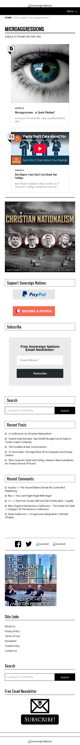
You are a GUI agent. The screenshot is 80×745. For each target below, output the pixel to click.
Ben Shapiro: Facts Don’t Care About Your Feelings (36, 176)
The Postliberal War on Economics (28, 447)
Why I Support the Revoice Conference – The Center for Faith (41, 506)
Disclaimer (11, 641)
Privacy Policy (12, 631)
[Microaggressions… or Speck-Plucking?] (40, 73)
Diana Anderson (17, 514)
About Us (10, 626)
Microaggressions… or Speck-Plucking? (35, 112)
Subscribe (40, 373)
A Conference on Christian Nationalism (30, 433)
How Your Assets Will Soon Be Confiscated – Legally (44, 500)
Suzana (12, 487)
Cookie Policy (12, 646)
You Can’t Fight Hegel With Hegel (33, 495)
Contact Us (11, 650)
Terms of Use (12, 636)
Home (8, 17)
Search (65, 410)
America (19, 108)
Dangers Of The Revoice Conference (28, 509)
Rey (10, 495)
